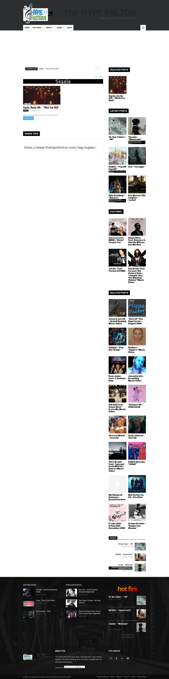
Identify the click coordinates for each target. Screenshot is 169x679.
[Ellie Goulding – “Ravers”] (117, 184)
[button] (143, 27)
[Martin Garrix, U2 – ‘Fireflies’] (137, 484)
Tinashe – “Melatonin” (135, 138)
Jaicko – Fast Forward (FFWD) (117, 269)
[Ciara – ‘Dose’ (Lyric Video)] (28, 603)
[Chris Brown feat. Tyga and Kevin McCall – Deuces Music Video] (117, 451)
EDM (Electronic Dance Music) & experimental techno (134, 142)
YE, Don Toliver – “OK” (117, 138)
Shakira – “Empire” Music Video (136, 349)
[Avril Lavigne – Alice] (28, 614)
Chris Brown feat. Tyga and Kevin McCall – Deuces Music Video (116, 466)
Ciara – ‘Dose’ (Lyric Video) (45, 600)
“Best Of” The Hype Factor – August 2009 (135, 321)
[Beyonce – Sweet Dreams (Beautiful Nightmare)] (71, 592)
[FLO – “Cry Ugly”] (137, 156)
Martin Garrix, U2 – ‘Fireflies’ (136, 496)
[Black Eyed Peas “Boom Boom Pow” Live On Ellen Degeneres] (71, 614)
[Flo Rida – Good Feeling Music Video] (28, 592)
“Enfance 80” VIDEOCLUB (135, 405)
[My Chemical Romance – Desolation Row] (117, 484)
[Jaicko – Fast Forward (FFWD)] (117, 258)
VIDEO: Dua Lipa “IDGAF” (136, 463)
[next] (99, 68)
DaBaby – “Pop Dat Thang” (116, 348)
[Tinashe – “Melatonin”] (137, 126)
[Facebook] (111, 658)
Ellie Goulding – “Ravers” (117, 196)
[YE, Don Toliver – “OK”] (117, 126)
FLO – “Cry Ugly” (136, 167)
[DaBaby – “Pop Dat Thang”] (117, 336)
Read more (28, 118)
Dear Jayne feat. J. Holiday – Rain (117, 378)
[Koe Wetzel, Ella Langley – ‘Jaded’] (137, 184)
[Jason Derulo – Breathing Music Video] (137, 365)
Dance (26, 110)
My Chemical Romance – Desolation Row (117, 497)
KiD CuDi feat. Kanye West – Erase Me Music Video (117, 408)
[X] (122, 658)
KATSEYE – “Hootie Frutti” (124, 554)
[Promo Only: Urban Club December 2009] (117, 512)
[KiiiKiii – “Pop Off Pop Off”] (117, 156)
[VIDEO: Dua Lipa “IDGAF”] (137, 451)
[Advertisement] (84, 48)
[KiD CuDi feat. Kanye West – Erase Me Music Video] (117, 394)
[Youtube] (128, 658)
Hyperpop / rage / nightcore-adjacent (117, 171)
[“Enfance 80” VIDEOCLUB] (137, 394)
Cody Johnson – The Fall (136, 436)
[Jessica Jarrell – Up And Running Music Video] (117, 308)
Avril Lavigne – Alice (43, 611)
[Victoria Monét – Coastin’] (117, 424)
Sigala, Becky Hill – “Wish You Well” (41, 107)
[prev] (96, 68)
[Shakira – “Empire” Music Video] (137, 336)
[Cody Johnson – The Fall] (137, 424)
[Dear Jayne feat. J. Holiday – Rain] (117, 365)
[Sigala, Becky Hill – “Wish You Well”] (41, 95)
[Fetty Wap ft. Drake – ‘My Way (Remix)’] (71, 603)
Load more (126, 636)
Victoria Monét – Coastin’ (117, 436)
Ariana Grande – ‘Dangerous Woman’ (136, 525)
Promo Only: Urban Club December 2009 (117, 525)
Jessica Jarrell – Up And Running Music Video (117, 321)
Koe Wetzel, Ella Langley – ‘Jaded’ (136, 197)
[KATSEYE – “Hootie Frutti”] (140, 557)
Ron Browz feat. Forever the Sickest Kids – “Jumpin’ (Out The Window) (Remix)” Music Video (136, 275)
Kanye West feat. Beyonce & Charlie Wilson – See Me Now (136, 241)
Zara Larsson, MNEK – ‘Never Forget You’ (116, 240)
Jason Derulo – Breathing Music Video (136, 378)
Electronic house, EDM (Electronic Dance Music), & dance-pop (117, 200)
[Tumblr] (116, 658)
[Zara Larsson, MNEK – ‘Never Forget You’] (117, 227)
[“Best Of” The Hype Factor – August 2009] (137, 308)
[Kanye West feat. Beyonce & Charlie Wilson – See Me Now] (137, 227)
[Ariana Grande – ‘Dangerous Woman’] (137, 512)
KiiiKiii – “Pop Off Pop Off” (49, 69)
